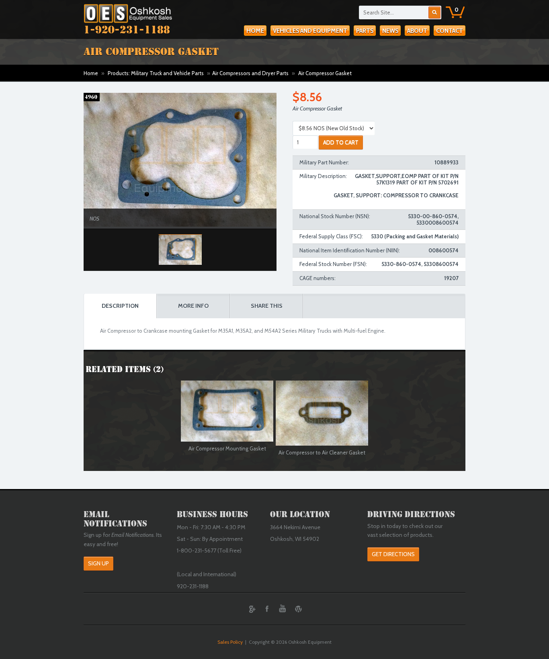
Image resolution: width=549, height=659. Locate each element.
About (417, 31)
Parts (364, 31)
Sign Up (98, 563)
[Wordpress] (298, 609)
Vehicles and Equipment (310, 31)
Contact (449, 31)
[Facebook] (267, 609)
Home (255, 31)
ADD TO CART (340, 142)
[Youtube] (282, 609)
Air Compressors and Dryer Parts (250, 73)
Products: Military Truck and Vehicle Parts (156, 73)
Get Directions (393, 554)
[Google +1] (251, 609)
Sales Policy (230, 642)
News (390, 31)
